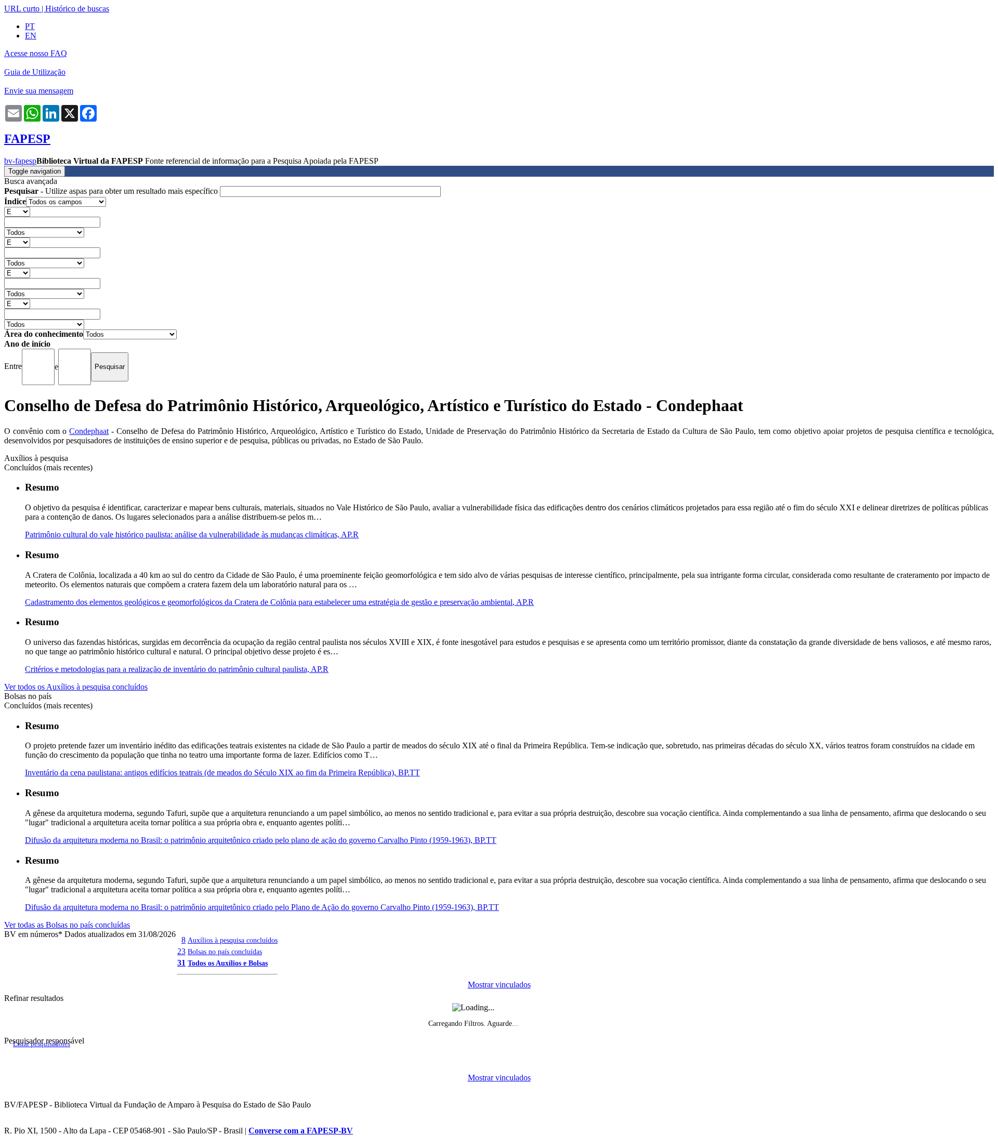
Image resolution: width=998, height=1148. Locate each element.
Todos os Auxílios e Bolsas (228, 963)
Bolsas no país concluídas (225, 951)
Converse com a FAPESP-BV (300, 1130)
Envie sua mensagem (38, 90)
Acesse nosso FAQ (35, 53)
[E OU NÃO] (17, 211)
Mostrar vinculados (499, 984)
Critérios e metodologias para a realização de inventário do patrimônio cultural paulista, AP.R (177, 669)
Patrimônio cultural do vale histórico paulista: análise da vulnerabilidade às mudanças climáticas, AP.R (192, 534)
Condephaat (89, 431)
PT (30, 26)
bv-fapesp (20, 160)
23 (181, 951)
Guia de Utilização (34, 72)
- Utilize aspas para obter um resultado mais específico (112, 191)
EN (30, 35)
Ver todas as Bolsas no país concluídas (67, 924)
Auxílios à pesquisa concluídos (233, 940)
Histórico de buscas (77, 8)
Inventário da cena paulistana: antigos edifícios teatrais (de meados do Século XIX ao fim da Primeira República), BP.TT (222, 772)
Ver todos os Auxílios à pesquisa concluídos (76, 686)
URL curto (22, 8)
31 (181, 962)
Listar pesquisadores (41, 1044)
